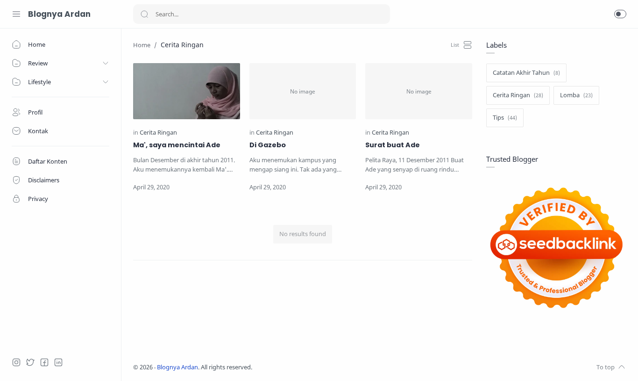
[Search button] (144, 14)
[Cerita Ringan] (158, 133)
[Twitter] (30, 362)
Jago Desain (314, 367)
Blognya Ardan (59, 14)
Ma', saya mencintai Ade (176, 145)
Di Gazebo (267, 145)
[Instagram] (16, 362)
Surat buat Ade (392, 145)
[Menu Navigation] (16, 14)
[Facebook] (44, 362)
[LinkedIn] (58, 362)
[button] (620, 14)
